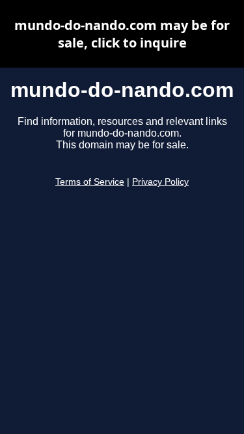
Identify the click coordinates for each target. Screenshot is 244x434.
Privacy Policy (160, 182)
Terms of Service (89, 182)
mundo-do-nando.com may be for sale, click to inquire (122, 33)
